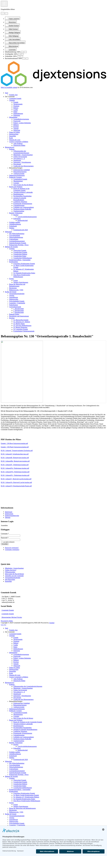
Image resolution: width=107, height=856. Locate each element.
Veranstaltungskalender (12, 577)
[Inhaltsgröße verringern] (22, 52)
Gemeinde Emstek (7, 610)
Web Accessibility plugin (9, 87)
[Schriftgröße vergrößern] (22, 54)
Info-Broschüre (10, 579)
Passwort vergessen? (12, 548)
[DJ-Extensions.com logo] (53, 85)
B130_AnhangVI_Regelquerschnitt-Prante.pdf (16, 486)
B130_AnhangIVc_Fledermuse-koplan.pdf (15, 475)
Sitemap (7, 517)
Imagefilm (8, 581)
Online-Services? (10, 570)
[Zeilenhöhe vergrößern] (21, 56)
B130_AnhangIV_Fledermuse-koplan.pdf (15, 465)
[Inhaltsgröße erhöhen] (25, 52)
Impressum (8, 512)
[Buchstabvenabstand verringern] (23, 58)
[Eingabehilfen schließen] (6, 13)
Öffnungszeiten (10, 572)
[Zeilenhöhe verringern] (18, 56)
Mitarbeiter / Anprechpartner (14, 568)
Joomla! (51, 623)
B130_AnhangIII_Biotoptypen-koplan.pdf (15, 457)
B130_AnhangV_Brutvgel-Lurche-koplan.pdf (16, 479)
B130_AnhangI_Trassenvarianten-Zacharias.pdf (17, 450)
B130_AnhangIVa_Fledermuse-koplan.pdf (15, 468)
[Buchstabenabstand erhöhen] (27, 58)
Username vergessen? (12, 549)
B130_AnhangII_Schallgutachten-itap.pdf (15, 454)
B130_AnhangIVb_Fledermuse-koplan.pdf (15, 472)
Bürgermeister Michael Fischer (11, 617)
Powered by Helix (7, 621)
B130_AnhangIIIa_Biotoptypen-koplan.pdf (15, 461)
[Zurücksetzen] (2, 13)
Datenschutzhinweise (12, 515)
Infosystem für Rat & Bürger (14, 574)
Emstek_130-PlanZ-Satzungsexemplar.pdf (15, 447)
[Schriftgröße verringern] (19, 54)
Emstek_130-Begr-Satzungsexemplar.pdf (14, 443)
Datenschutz (9, 514)
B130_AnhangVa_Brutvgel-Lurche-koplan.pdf (16, 482)
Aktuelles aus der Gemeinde (14, 576)
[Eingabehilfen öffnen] (4, 4)
